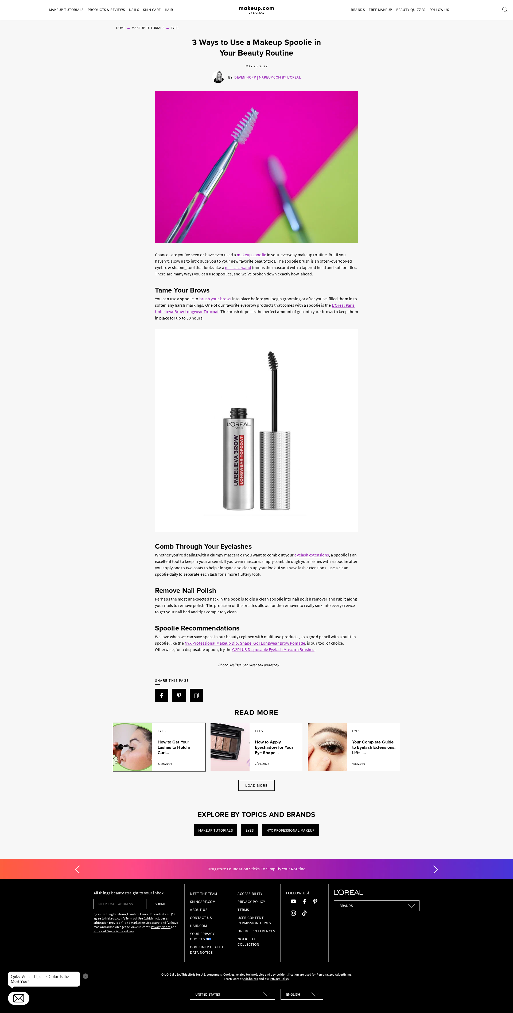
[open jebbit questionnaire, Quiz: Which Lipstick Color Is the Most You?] (18, 998)
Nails (134, 9)
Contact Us (201, 917)
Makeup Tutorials (66, 9)
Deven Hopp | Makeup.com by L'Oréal (267, 77)
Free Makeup (380, 9)
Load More (256, 785)
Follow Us (439, 9)
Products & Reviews (106, 9)
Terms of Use (134, 918)
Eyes (174, 27)
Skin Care (152, 9)
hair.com (198, 925)
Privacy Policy (251, 901)
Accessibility (250, 893)
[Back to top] (500, 1000)
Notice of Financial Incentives (114, 931)
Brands (358, 9)
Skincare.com (202, 901)
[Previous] (77, 870)
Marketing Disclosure (145, 923)
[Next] (436, 870)
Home (120, 27)
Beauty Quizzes (410, 9)
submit (161, 904)
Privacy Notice (160, 927)
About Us (198, 909)
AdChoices (250, 979)
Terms (243, 909)
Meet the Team (203, 893)
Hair (169, 9)
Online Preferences (256, 931)
